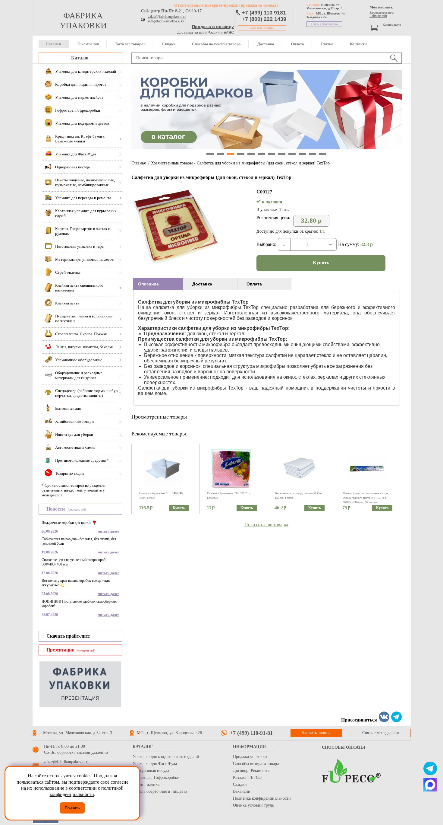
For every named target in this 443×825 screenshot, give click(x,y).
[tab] (158, 284)
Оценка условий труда (253, 805)
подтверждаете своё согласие (98, 782)
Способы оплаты (343, 747)
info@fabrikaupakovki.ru (166, 21)
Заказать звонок (262, 28)
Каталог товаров (130, 44)
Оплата (297, 44)
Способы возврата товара (256, 763)
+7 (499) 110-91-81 (251, 733)
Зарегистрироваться (381, 12)
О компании (88, 44)
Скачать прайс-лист (68, 636)
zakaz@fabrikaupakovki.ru (167, 16)
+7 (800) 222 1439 (264, 19)
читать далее (108, 531)
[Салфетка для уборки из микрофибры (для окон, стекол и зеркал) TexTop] (176, 262)
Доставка (265, 44)
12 (322, 154)
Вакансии (241, 791)
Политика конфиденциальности (262, 798)
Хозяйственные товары (172, 163)
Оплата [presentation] (254, 284)
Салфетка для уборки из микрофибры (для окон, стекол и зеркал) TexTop (263, 163)
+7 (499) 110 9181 (264, 13)
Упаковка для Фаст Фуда (155, 763)
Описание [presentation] (148, 284)
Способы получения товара (216, 44)
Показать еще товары (266, 524)
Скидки (168, 44)
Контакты (358, 44)
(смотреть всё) (77, 509)
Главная (53, 44)
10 (302, 154)
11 (312, 154)
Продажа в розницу (213, 26)
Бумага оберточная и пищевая (160, 791)
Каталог (80, 57)
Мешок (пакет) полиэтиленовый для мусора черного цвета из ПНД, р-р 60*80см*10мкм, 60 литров (365, 498)
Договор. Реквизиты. (252, 770)
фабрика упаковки (83, 20)
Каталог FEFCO (247, 777)
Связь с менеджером (324, 24)
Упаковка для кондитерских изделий (166, 756)
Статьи (327, 44)
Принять (72, 808)
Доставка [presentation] (202, 284)
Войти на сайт (378, 16)
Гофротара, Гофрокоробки (156, 777)
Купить (321, 262)
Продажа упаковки (250, 756)
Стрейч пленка (146, 784)
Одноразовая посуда (151, 770)
